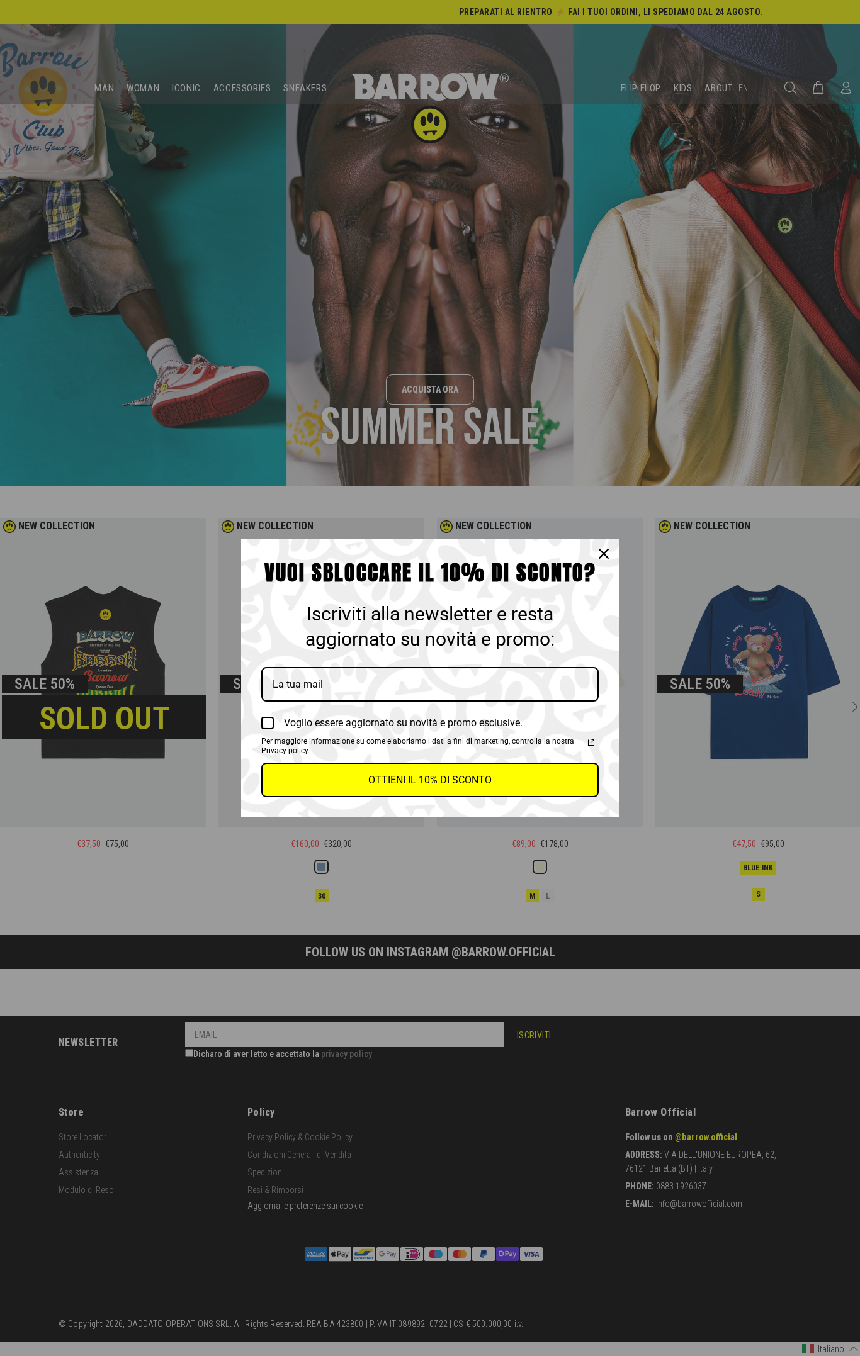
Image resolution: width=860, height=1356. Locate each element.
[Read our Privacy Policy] (591, 742)
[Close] (604, 554)
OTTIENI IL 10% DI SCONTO (430, 780)
